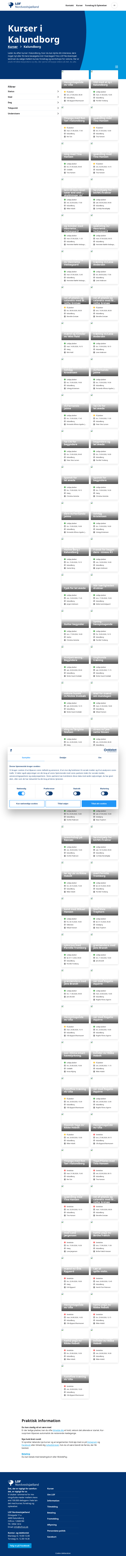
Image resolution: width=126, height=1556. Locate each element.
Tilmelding (52, 1506)
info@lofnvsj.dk (21, 1527)
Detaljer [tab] (63, 758)
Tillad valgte (63, 804)
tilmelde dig (58, 1430)
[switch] (49, 793)
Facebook (26, 1445)
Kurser (79, 5)
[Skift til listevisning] (116, 66)
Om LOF (51, 1494)
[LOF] (26, 5)
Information (53, 1500)
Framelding (53, 1518)
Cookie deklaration (63, 1553)
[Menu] (114, 5)
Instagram (92, 1442)
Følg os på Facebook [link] (20, 1545)
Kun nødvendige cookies (27, 804)
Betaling (51, 1512)
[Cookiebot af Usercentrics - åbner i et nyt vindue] (106, 750)
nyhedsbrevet (52, 1445)
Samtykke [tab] (26, 758)
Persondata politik (56, 1530)
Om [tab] (99, 758)
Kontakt (70, 5)
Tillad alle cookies (99, 804)
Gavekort (51, 1536)
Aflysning (52, 1524)
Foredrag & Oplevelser (96, 5)
